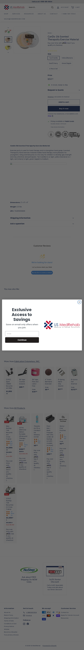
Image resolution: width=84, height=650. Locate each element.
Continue (22, 340)
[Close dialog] (79, 302)
